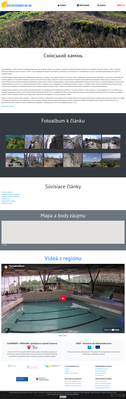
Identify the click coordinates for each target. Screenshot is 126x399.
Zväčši (4, 245)
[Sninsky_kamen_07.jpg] (72, 142)
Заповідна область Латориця (10, 194)
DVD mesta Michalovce (101, 381)
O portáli (67, 369)
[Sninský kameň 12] (92, 160)
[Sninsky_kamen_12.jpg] (111, 142)
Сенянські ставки (6, 203)
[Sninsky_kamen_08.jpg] (92, 142)
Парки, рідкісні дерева (8, 201)
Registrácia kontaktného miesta (73, 381)
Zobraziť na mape (8, 106)
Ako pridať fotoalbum (100, 371)
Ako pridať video (99, 375)
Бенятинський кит (7, 192)
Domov (62, 5)
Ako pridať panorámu (100, 373)
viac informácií (74, 394)
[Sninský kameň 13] (111, 160)
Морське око (5, 199)
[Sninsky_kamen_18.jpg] (53, 160)
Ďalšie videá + (63, 335)
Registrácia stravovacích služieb (73, 385)
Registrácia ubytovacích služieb (73, 383)
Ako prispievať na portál (101, 369)
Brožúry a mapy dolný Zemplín (103, 383)
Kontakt (67, 371)
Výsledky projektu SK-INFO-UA (103, 388)
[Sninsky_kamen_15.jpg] (34, 160)
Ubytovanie (84, 5)
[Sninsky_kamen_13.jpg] (15, 160)
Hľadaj (102, 5)
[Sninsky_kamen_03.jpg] (34, 142)
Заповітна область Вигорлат (10, 196)
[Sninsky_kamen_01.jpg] (15, 142)
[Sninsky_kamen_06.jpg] (53, 142)
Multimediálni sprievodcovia (102, 385)
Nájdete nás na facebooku (71, 373)
